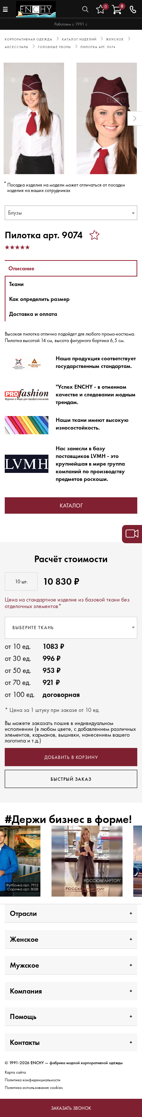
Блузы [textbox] (15, 212)
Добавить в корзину (71, 757)
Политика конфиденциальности (32, 1080)
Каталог (71, 505)
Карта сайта (15, 1072)
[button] (7, 118)
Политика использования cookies (34, 1087)
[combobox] (71, 212)
